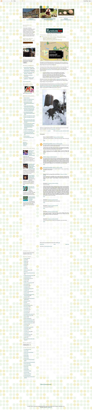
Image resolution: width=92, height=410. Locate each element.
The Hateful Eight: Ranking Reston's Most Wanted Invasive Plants (29, 113)
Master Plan (26, 303)
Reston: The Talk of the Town (29, 99)
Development (26, 285)
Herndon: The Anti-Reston (28, 129)
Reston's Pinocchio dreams (28, 321)
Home (55, 244)
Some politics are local (27, 327)
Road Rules (26, 324)
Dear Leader (60, 130)
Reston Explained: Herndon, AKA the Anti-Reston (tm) (31, 176)
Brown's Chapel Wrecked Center (29, 272)
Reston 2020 (26, 350)
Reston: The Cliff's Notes (28, 100)
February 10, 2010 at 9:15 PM (57, 143)
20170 (25, 259)
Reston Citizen (26, 369)
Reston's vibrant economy (28, 322)
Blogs (25, 271)
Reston (68, 130)
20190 (57, 130)
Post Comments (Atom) (48, 246)
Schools (25, 325)
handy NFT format (29, 93)
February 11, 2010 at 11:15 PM (53, 205)
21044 (25, 265)
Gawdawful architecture (28, 288)
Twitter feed (25, 144)
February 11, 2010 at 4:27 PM (53, 199)
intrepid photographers (56, 85)
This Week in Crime (27, 331)
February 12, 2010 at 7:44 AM (53, 211)
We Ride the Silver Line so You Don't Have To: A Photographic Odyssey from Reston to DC (29, 109)
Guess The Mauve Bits (28, 291)
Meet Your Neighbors (27, 305)
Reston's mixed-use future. (66, 19)
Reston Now (26, 353)
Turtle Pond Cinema (27, 375)
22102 (25, 268)
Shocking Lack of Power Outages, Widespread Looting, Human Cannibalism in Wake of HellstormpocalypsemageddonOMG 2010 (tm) (54, 38)
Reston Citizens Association (28, 352)
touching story (49, 69)
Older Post (67, 244)
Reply (44, 140)
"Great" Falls (26, 258)
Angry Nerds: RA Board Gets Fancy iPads (32, 187)
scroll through (54, 86)
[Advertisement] (46, 5)
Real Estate (26, 312)
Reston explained (27, 318)
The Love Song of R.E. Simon (29, 137)
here (58, 242)
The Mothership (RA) (27, 349)
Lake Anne (64, 130)
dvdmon (44, 156)
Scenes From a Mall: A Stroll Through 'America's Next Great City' (29, 133)
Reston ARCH (26, 356)
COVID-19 (26, 279)
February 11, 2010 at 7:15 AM (57, 167)
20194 (25, 264)
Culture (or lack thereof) (28, 282)
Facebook (24, 145)
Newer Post (42, 244)
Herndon (25, 292)
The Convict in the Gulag (47, 143)
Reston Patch (26, 355)
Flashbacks (26, 287)
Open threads (26, 311)
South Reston (26, 328)
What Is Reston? (27, 97)
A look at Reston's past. (31, 19)
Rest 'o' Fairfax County (28, 315)
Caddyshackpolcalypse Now (28, 275)
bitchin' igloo (59, 79)
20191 (25, 262)
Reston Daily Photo (27, 363)
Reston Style (26, 366)
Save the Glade (26, 372)
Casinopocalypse (49, 19)
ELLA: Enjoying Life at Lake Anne (29, 362)
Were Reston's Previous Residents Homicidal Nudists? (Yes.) (29, 103)
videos (25, 337)
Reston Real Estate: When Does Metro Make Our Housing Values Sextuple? (29, 120)
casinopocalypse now (27, 278)
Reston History (26, 358)
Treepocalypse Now (27, 334)
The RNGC (48, 18)
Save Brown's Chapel (27, 370)
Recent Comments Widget (27, 81)
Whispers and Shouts (27, 373)
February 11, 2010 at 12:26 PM (53, 183)
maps (25, 302)
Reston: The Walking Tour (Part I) (29, 115)
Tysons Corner (26, 335)
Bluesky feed (25, 143)
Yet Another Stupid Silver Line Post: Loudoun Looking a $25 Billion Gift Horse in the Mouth (32, 166)
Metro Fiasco (26, 306)
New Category (26, 308)
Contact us (50, 407)
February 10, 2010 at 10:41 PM (52, 156)
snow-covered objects (47, 86)
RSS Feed (24, 142)
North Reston (26, 309)
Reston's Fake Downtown (28, 319)
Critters (25, 281)
